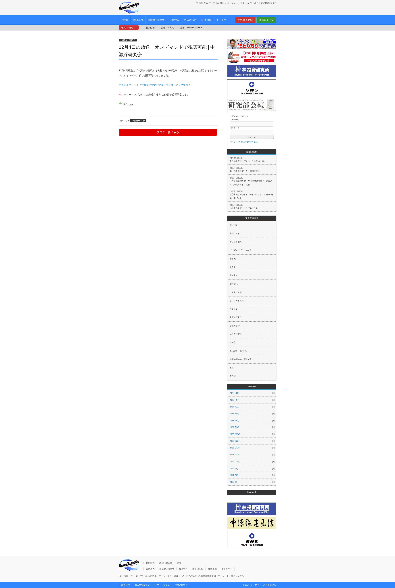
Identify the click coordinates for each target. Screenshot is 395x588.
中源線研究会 (138, 120)
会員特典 (174, 20)
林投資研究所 (236, 334)
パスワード (234, 128)
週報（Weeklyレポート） (192, 27)
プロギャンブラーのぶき (241, 250)
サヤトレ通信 (236, 292)
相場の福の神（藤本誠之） (242, 359)
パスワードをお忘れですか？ (242, 142)
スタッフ (234, 309)
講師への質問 (167, 27)
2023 (234, 413)
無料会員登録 (245, 20)
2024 (234, 407)
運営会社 (125, 585)
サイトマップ (163, 585)
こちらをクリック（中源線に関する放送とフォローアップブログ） (156, 85)
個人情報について (143, 585)
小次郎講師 (235, 326)
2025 (234, 400)
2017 (235, 455)
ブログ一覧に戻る (168, 132)
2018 (235, 448)
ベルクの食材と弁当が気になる (244, 208)
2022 (234, 420)
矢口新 (233, 267)
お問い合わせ (181, 585)
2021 (234, 427)
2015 (234, 468)
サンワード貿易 (237, 300)
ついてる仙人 (236, 242)
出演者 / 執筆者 (156, 20)
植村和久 (234, 225)
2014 (234, 475)
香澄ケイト (235, 233)
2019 (235, 441)
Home (124, 20)
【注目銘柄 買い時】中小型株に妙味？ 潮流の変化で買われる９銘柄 (251, 183)
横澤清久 (234, 284)
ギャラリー (222, 20)
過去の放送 (190, 20)
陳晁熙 (233, 376)
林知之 (233, 342)
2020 (235, 434)
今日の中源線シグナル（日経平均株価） (248, 161)
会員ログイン (266, 20)
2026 (234, 393)
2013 (233, 482)
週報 (232, 367)
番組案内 (138, 20)
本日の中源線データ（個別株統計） (246, 171)
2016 (235, 461)
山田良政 (234, 275)
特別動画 (150, 27)
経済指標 (206, 20)
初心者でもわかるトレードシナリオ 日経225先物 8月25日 (251, 196)
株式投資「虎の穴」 (239, 351)
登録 (256, 142)
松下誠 (233, 258)
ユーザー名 (234, 120)
